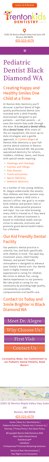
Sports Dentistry (16, 177)
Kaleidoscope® (24, 439)
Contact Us (41, 425)
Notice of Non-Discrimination (24, 450)
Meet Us (21, 422)
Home (12, 422)
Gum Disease (14, 170)
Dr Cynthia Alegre (25, 139)
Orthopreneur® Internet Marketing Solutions (24, 446)
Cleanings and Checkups (20, 163)
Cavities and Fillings (18, 166)
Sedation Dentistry (17, 181)
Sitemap (8, 428)
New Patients (33, 422)
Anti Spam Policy (37, 428)
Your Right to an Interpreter (24, 453)
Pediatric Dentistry (12, 425)
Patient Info (28, 425)
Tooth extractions (17, 174)
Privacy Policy (20, 428)
